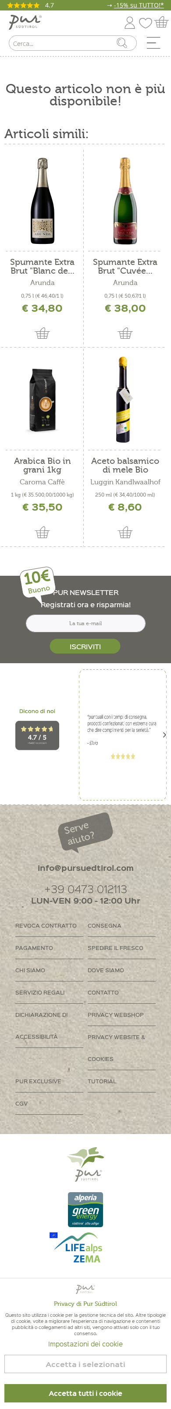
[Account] (130, 21)
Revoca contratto (46, 925)
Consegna (104, 925)
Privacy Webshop (116, 1014)
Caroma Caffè (42, 482)
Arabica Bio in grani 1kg (42, 465)
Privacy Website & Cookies (116, 1047)
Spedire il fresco (115, 947)
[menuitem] (156, 45)
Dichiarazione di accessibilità (41, 1025)
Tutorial (102, 1081)
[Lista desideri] (148, 21)
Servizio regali (39, 992)
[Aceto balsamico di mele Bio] (125, 400)
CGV (21, 1103)
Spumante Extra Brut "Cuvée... (125, 266)
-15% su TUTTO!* (139, 5)
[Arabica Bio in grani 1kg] (43, 400)
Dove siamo (106, 970)
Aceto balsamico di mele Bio (125, 465)
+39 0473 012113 (85, 888)
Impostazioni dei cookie (85, 1343)
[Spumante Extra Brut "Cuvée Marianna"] (125, 201)
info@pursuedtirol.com (86, 867)
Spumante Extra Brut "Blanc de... (42, 266)
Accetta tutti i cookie (85, 1393)
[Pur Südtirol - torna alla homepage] (25, 22)
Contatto (103, 992)
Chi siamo (30, 970)
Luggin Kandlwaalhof (125, 482)
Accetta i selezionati (85, 1364)
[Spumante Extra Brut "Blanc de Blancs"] (43, 201)
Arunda (42, 283)
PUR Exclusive (38, 1081)
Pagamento (34, 947)
